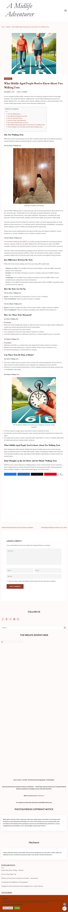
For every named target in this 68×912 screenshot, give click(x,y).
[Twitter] (6, 619)
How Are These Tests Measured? (17, 120)
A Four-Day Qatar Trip (8, 874)
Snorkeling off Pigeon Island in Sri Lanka (54, 527)
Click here (41, 795)
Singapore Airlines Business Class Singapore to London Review (22, 886)
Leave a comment (22, 91)
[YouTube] (14, 619)
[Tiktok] (18, 619)
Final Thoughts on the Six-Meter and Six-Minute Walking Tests (25, 127)
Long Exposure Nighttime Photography (14, 882)
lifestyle (8, 78)
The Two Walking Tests (14, 114)
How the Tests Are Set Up (15, 118)
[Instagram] (10, 619)
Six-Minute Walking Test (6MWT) (17, 241)
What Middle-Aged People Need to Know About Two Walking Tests (26, 124)
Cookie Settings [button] (8, 908)
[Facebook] (2, 619)
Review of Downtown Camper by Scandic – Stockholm (19, 878)
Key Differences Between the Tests (17, 116)
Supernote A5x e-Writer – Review (12, 870)
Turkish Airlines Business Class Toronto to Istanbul (17, 527)
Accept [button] (17, 908)
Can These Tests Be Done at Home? (18, 122)
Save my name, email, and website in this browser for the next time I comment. (32, 581)
